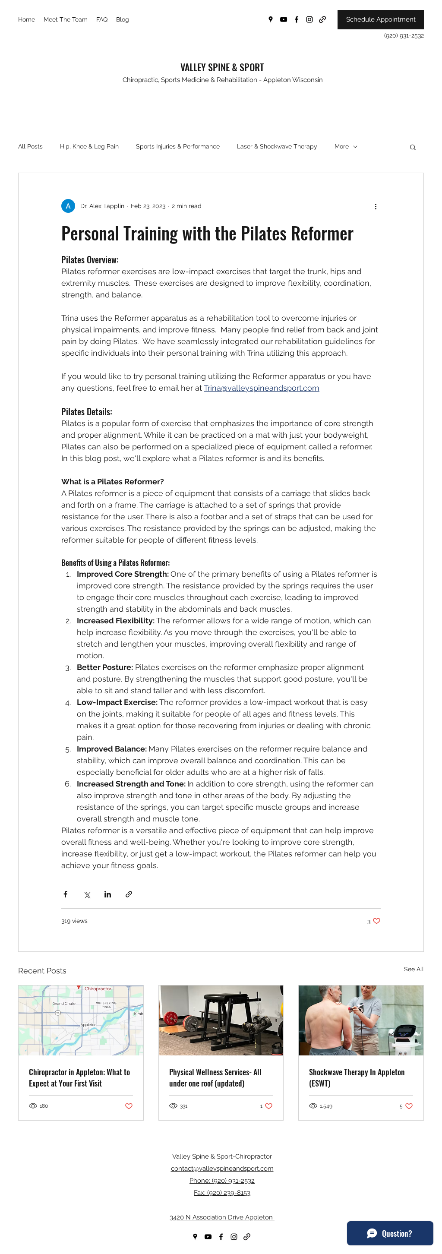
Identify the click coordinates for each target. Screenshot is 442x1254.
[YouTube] (283, 19)
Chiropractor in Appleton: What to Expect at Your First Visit (79, 1077)
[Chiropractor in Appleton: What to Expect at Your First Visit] (81, 1020)
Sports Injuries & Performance (178, 146)
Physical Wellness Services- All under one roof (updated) (215, 1077)
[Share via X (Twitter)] (86, 894)
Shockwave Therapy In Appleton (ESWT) (357, 1077)
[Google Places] (270, 19)
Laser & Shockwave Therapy (277, 146)
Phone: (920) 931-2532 (222, 1181)
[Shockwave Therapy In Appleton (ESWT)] (361, 1020)
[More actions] (375, 206)
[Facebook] (296, 19)
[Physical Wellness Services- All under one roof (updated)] (221, 1020)
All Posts (30, 146)
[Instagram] (309, 19)
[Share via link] (129, 894)
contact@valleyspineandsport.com (222, 1168)
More (342, 146)
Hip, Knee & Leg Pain (89, 146)
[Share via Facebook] (65, 894)
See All (414, 969)
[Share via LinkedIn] (108, 894)
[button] (413, 146)
